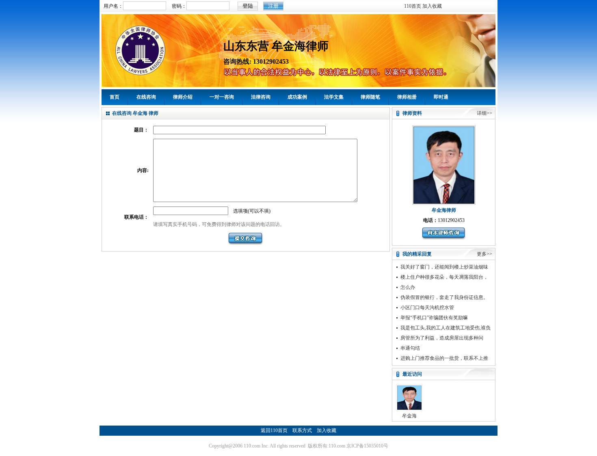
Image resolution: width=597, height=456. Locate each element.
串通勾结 (410, 348)
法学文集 (334, 97)
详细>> (484, 113)
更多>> (484, 254)
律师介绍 (183, 97)
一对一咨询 (222, 97)
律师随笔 (370, 97)
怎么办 (407, 287)
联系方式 (302, 430)
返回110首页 (274, 430)
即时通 (441, 97)
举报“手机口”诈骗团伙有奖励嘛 (434, 317)
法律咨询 (260, 97)
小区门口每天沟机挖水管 (427, 307)
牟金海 (409, 416)
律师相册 (407, 97)
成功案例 (297, 97)
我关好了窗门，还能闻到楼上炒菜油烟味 (444, 267)
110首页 (412, 6)
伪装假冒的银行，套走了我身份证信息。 (444, 297)
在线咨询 (146, 97)
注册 (273, 6)
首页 (114, 97)
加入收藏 (432, 6)
